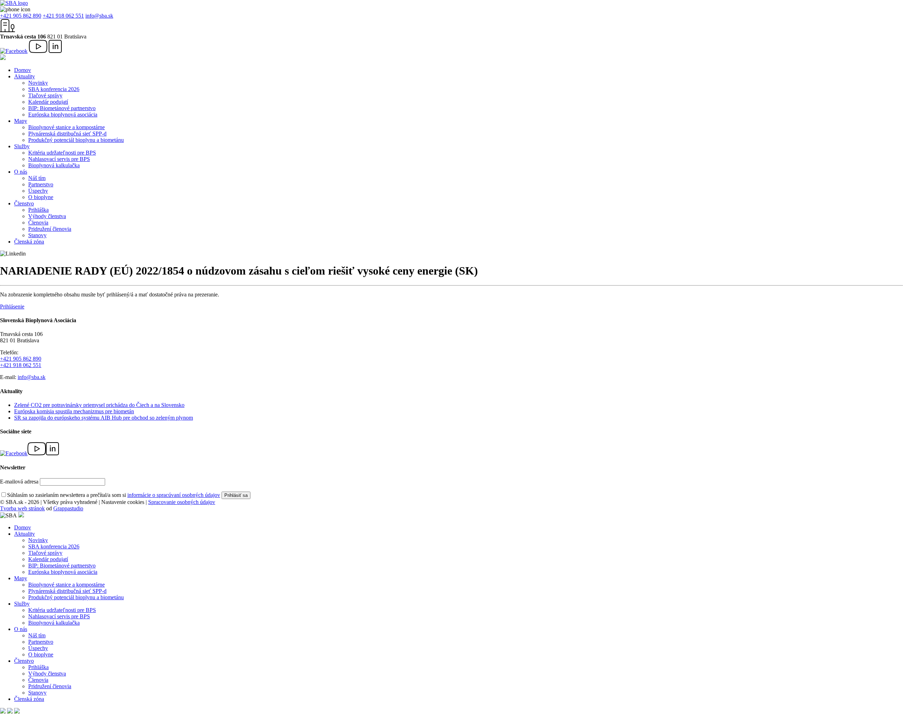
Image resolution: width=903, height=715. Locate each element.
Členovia (38, 223)
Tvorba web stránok (22, 508)
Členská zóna (29, 242)
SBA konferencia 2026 (53, 89)
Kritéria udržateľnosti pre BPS (62, 153)
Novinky (38, 83)
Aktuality (24, 76)
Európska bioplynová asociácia (62, 115)
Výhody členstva (47, 216)
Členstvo (24, 203)
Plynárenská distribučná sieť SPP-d (67, 134)
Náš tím (37, 178)
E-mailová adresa (19, 482)
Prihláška (38, 210)
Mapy (20, 121)
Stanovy (37, 235)
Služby (22, 146)
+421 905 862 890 (20, 16)
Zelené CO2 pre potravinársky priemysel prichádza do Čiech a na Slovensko (99, 405)
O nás (20, 172)
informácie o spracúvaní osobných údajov (173, 495)
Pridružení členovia (49, 229)
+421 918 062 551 (63, 16)
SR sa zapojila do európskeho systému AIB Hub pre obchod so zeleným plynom (103, 418)
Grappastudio (68, 508)
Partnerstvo (40, 184)
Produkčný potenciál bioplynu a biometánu (76, 140)
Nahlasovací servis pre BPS (59, 159)
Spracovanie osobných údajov (181, 502)
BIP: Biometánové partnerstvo (62, 108)
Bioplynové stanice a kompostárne (66, 127)
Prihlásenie (12, 307)
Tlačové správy (45, 95)
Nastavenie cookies (122, 502)
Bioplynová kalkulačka (54, 165)
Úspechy (38, 191)
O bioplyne (40, 197)
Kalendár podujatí (48, 102)
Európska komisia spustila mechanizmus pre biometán (74, 411)
